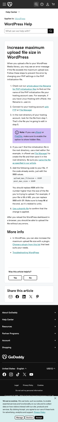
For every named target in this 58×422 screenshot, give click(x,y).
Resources (7, 326)
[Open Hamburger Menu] (3, 4)
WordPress (20, 18)
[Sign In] (47, 4)
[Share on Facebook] (17, 296)
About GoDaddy (9, 312)
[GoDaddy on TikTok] (18, 376)
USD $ (50, 368)
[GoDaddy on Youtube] (31, 376)
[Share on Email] (10, 296)
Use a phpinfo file (21, 208)
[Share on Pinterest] (37, 296)
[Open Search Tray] (36, 4)
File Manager (25, 110)
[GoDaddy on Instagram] (11, 376)
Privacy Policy (28, 385)
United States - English (13, 368)
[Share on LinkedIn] (24, 296)
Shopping (6, 347)
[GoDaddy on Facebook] (4, 376)
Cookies (40, 385)
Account (6, 340)
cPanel (38, 132)
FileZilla (18, 136)
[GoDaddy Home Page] (13, 357)
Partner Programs (10, 333)
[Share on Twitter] (30, 296)
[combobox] (26, 31)
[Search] (51, 31)
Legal (16, 385)
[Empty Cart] (53, 4)
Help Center (8, 319)
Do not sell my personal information (29, 390)
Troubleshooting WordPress (26, 252)
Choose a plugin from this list (26, 244)
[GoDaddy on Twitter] (24, 376)
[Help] (42, 4)
